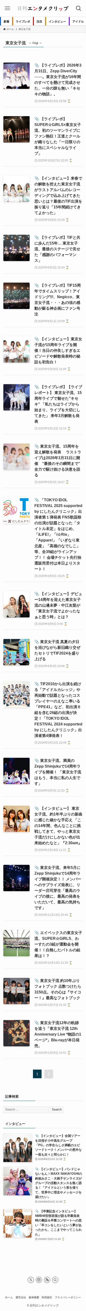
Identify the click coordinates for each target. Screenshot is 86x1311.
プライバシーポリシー (68, 1297)
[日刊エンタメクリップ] (43, 8)
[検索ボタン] (78, 8)
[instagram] (39, 1280)
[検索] (55, 1280)
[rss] (47, 1280)
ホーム (9, 1297)
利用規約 (47, 1297)
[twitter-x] (31, 1280)
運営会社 (21, 1297)
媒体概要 (34, 1297)
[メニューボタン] (7, 8)
